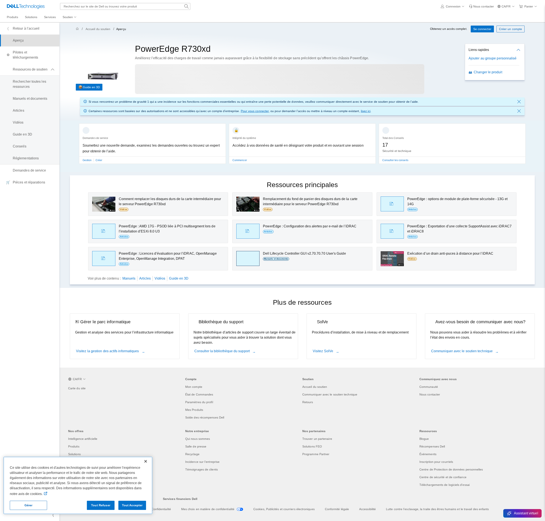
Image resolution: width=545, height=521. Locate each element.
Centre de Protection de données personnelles (451, 469)
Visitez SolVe (323, 351)
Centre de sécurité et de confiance (442, 477)
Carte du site (77, 388)
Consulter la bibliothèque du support (222, 351)
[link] (481, 6)
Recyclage (192, 454)
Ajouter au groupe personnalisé (492, 58)
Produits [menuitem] (12, 17)
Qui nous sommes (197, 438)
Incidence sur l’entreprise (202, 461)
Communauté (428, 386)
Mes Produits (194, 409)
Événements (427, 454)
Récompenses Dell (432, 446)
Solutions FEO (312, 446)
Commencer (239, 160)
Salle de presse (195, 446)
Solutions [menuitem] (31, 17)
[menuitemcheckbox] (29, 69)
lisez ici (366, 111)
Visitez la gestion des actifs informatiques (108, 351)
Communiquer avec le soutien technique (462, 351)
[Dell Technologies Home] (25, 6)
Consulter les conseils (395, 160)
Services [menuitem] (50, 17)
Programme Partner (315, 454)
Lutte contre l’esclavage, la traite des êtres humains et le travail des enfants (437, 509)
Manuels (129, 278)
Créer (99, 160)
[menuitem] (69, 17)
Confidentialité (161, 509)
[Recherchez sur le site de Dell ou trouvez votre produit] (186, 6)
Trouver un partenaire (317, 438)
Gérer (28, 505)
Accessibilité (367, 509)
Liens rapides (479, 50)
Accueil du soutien (98, 29)
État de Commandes (199, 394)
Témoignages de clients (201, 469)
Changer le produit (488, 72)
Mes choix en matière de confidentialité (208, 509)
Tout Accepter (132, 505)
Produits (73, 446)
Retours (307, 402)
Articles (145, 278)
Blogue (424, 438)
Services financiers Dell (180, 499)
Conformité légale (337, 509)
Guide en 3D (91, 87)
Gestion (87, 160)
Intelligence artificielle (82, 438)
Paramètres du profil (199, 402)
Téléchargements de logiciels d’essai (444, 484)
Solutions (74, 454)
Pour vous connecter (255, 111)
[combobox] (125, 6)
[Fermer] (145, 461)
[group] (152, 146)
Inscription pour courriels (436, 461)
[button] (453, 6)
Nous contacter (429, 394)
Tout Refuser (100, 505)
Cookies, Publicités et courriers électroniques (284, 509)
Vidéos (160, 278)
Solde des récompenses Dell (204, 417)
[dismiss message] (519, 101)
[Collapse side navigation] (53, 515)
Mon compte (193, 386)
